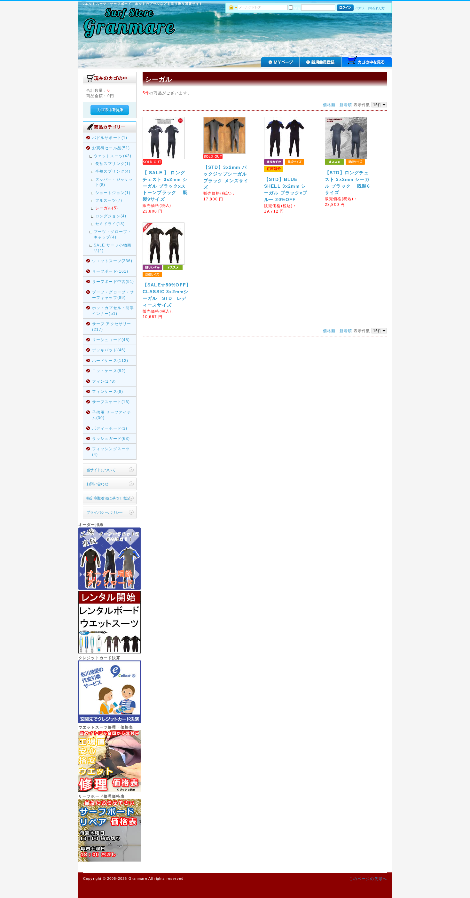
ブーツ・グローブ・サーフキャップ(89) (113, 295)
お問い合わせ (97, 484)
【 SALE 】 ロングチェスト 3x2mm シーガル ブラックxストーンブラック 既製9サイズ (165, 186)
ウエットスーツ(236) (112, 261)
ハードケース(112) (110, 360)
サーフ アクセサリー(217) (111, 326)
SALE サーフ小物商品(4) (113, 248)
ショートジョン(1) (113, 193)
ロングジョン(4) (110, 216)
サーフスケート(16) (111, 402)
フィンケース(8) (107, 391)
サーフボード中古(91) (113, 281)
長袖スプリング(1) (113, 163)
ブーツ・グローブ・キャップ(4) (112, 234)
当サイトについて (100, 470)
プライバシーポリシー (104, 512)
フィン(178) (104, 381)
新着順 (346, 105)
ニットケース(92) (109, 371)
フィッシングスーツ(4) (111, 451)
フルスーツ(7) (108, 200)
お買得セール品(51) (111, 148)
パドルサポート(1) (110, 138)
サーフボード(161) (110, 271)
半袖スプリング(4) (113, 171)
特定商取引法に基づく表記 (108, 498)
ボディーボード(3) (110, 428)
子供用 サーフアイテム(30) (111, 415)
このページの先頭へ (368, 879)
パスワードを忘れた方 (369, 8)
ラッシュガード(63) (111, 438)
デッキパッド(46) (109, 350)
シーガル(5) (106, 208)
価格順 (329, 105)
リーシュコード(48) (111, 340)
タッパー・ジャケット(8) (114, 182)
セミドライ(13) (110, 224)
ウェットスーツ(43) (113, 156)
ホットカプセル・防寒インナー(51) (113, 310)
